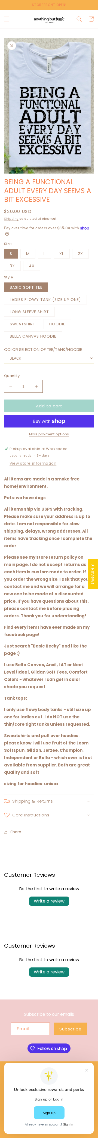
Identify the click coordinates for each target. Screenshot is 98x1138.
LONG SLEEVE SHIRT (29, 312)
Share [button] (15, 832)
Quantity (12, 375)
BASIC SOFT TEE (26, 287)
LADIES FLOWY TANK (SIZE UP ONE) (45, 299)
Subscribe (70, 1029)
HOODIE (57, 324)
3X (12, 266)
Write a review (49, 901)
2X (80, 253)
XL (61, 253)
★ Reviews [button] (93, 574)
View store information (33, 463)
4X (32, 266)
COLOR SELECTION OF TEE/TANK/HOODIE (43, 349)
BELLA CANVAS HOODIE (33, 336)
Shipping (11, 219)
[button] (7, 19)
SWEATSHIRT (22, 324)
